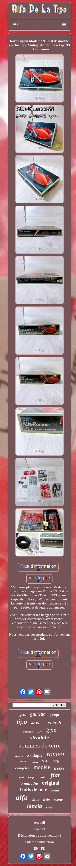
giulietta (38, 714)
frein (46, 799)
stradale (39, 737)
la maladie (28, 783)
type (51, 729)
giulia (22, 715)
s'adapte (35, 755)
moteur (58, 799)
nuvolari (19, 756)
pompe (55, 715)
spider (35, 762)
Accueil (39, 822)
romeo (55, 754)
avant (55, 790)
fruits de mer (33, 789)
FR (43, 848)
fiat (55, 775)
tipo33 (39, 732)
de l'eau (37, 723)
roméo (24, 761)
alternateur (28, 731)
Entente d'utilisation (39, 842)
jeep (56, 761)
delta (35, 799)
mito (43, 777)
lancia (34, 806)
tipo (22, 721)
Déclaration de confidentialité (39, 835)
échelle (55, 722)
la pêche (59, 768)
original (50, 783)
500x (45, 761)
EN (36, 848)
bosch (49, 807)
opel (21, 777)
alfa (22, 797)
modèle (42, 767)
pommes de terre (39, 745)
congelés (22, 768)
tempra (32, 777)
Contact (39, 829)
